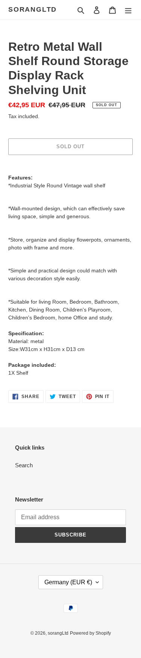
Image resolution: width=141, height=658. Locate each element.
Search (24, 465)
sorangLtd (32, 9)
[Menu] (128, 10)
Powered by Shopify (90, 633)
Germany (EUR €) (68, 582)
